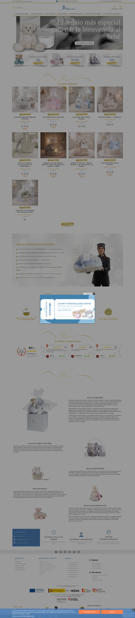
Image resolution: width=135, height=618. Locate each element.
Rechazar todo (89, 612)
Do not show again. (89, 293)
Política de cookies (17, 616)
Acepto (112, 612)
